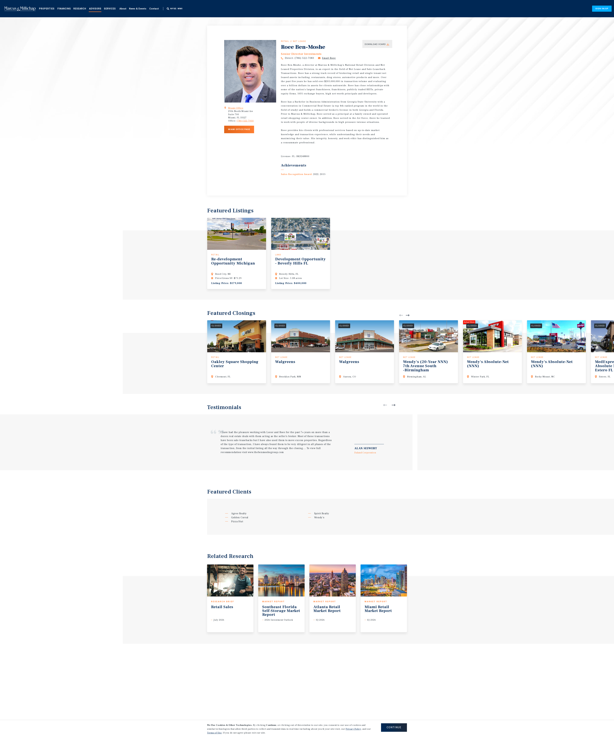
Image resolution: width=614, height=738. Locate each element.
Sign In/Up (601, 8)
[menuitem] (47, 8)
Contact (154, 8)
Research (79, 8)
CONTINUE (394, 727)
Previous (401, 315)
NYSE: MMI (176, 9)
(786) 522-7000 (245, 120)
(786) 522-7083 (304, 58)
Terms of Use (214, 732)
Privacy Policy (353, 729)
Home (20, 8)
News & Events (137, 8)
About (122, 8)
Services (110, 8)
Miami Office (235, 108)
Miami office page (239, 129)
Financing (64, 8)
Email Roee (329, 58)
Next (407, 315)
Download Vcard (375, 44)
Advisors (95, 8)
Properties (47, 8)
